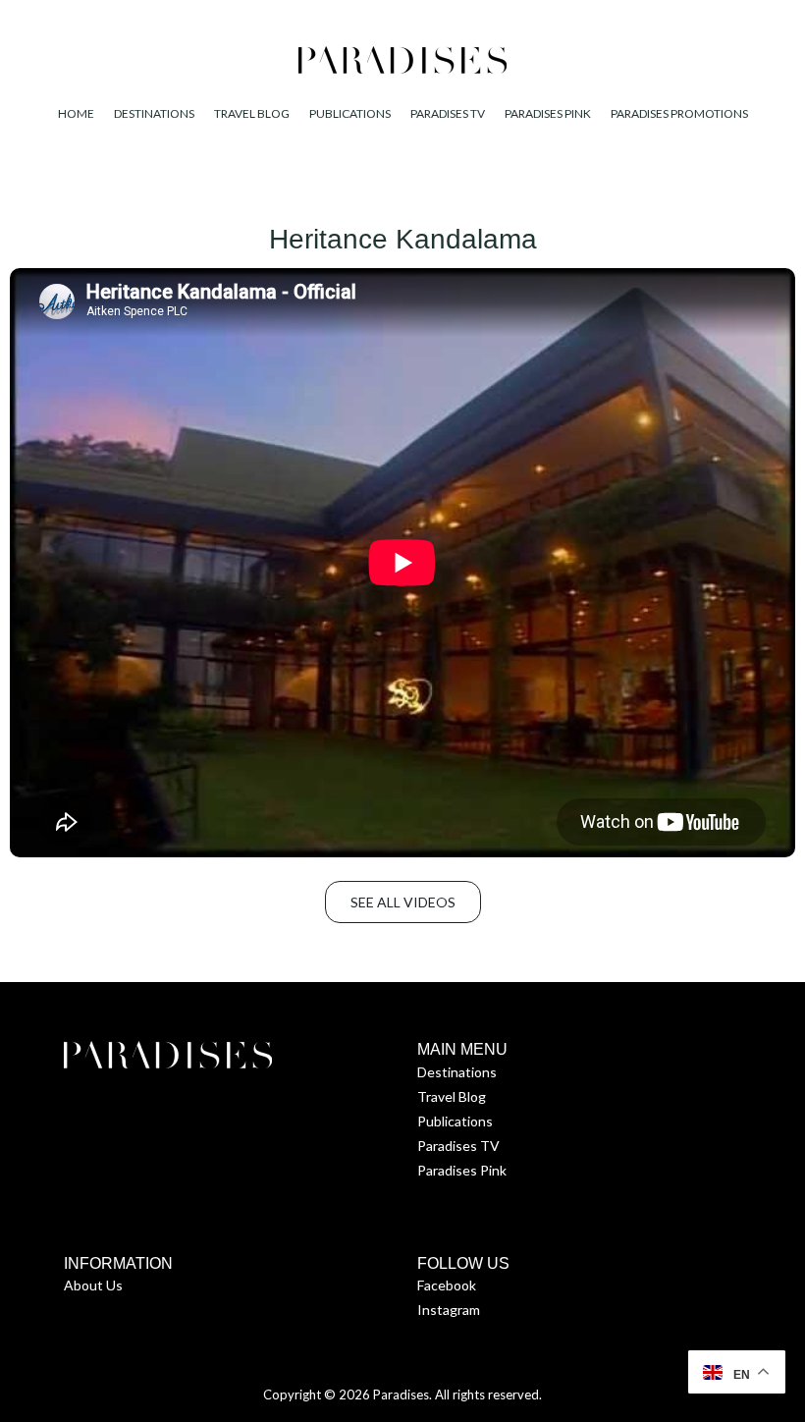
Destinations (457, 1072)
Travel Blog (451, 1096)
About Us (93, 1285)
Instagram (448, 1309)
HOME (76, 113)
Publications (455, 1121)
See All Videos (403, 902)
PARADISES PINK (548, 113)
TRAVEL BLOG (252, 113)
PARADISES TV (447, 113)
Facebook (446, 1285)
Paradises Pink (462, 1170)
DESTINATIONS (154, 113)
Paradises (401, 1394)
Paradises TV (458, 1145)
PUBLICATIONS (350, 113)
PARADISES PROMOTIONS (679, 113)
